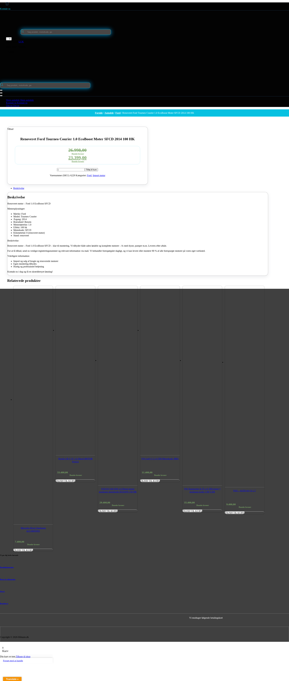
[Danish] (138, 122)
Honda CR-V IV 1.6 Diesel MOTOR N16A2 (75, 460)
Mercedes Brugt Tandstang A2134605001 (33, 529)
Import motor (99, 175)
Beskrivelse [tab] (18, 188)
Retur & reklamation (7, 579)
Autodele (109, 113)
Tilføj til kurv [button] (23, 550)
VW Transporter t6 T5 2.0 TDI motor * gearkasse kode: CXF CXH (202, 490)
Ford (118, 113)
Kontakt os (5, 9)
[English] (142, 122)
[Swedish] (150, 122)
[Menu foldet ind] (1, 90)
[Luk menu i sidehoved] (1, 92)
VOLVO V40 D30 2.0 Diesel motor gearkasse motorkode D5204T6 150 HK (118, 490)
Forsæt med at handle (13, 660)
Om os (2, 591)
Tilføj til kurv (91, 170)
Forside (99, 113)
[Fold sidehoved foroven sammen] (1, 95)
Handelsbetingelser (7, 567)
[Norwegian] (146, 122)
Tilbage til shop (23, 656)
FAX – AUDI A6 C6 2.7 (244, 490)
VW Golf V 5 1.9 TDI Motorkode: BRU (160, 458)
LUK (21, 41)
